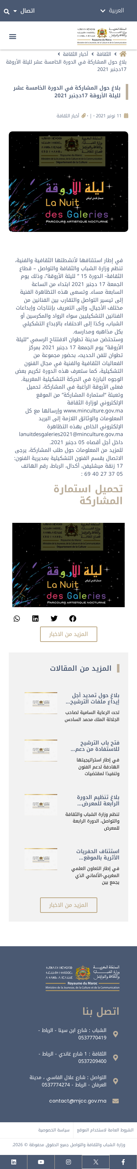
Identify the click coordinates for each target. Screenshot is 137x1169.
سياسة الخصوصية (54, 1130)
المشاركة (101, 501)
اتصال (27, 10)
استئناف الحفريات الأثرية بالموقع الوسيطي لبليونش (96, 857)
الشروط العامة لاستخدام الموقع (105, 1130)
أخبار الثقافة (75, 54)
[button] (13, 36)
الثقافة (104, 54)
